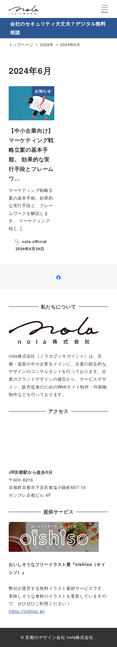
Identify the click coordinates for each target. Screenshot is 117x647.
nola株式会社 (80, 637)
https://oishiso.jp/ (27, 611)
